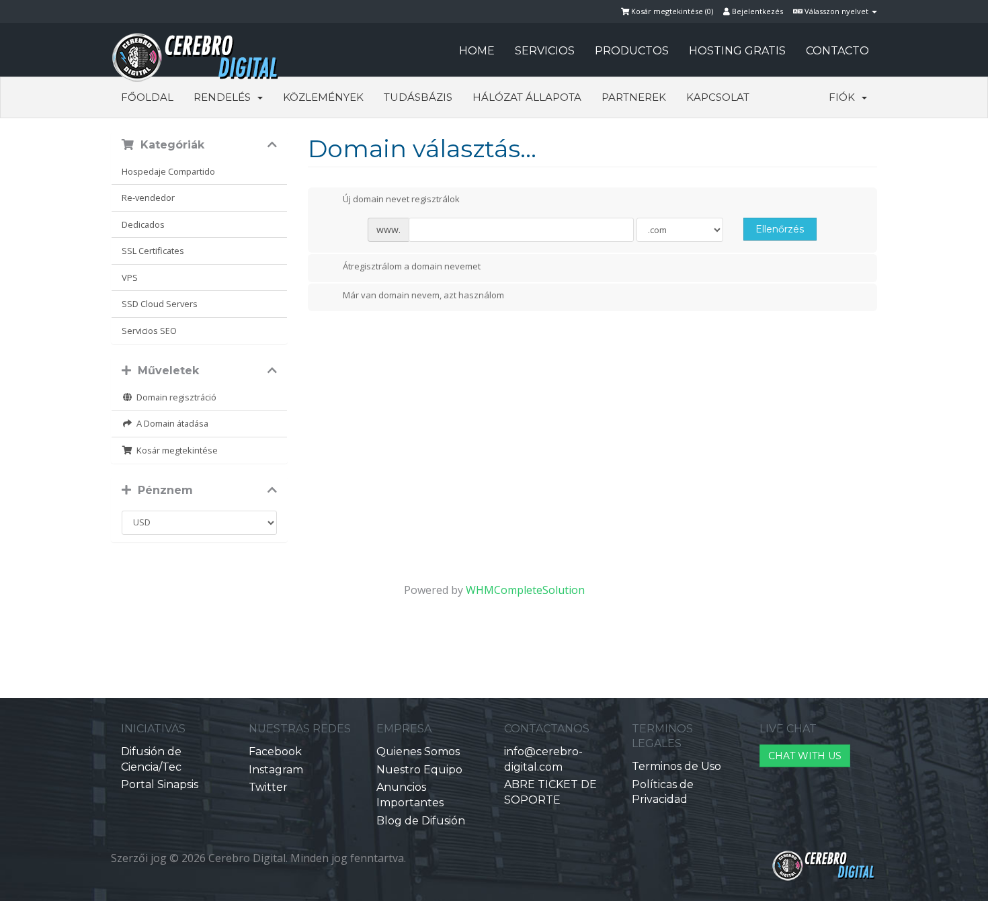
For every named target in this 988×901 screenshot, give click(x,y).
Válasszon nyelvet (836, 11)
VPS (130, 277)
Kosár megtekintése (175, 450)
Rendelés (225, 97)
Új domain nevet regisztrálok (401, 200)
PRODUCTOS (632, 50)
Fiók (844, 97)
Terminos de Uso (676, 766)
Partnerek (634, 97)
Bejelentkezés (756, 11)
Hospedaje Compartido (168, 171)
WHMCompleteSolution (525, 590)
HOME (477, 50)
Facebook (275, 751)
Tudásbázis (418, 97)
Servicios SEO (149, 331)
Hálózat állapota (526, 97)
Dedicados (143, 224)
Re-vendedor (148, 197)
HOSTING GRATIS (737, 50)
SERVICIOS (545, 50)
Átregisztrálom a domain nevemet (412, 266)
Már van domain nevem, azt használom (423, 296)
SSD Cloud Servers (160, 304)
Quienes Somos (418, 751)
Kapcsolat (717, 97)
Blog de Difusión (420, 820)
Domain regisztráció (174, 397)
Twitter (268, 787)
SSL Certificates (153, 251)
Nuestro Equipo (419, 769)
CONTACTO (837, 50)
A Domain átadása (170, 423)
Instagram (276, 769)
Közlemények (323, 97)
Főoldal (147, 97)
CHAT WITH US (804, 756)
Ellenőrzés (779, 229)
